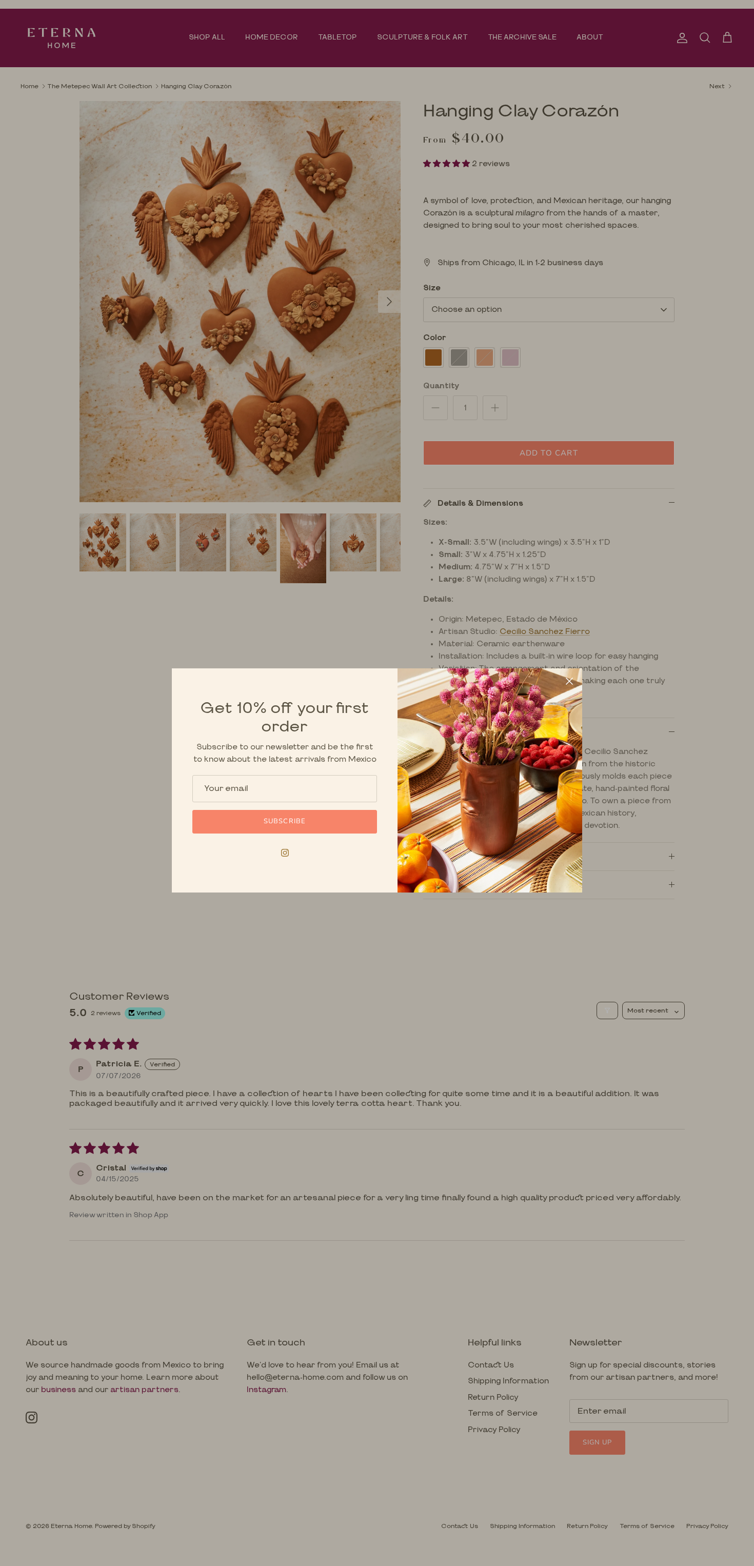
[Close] (569, 681)
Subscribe (284, 821)
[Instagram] (285, 853)
